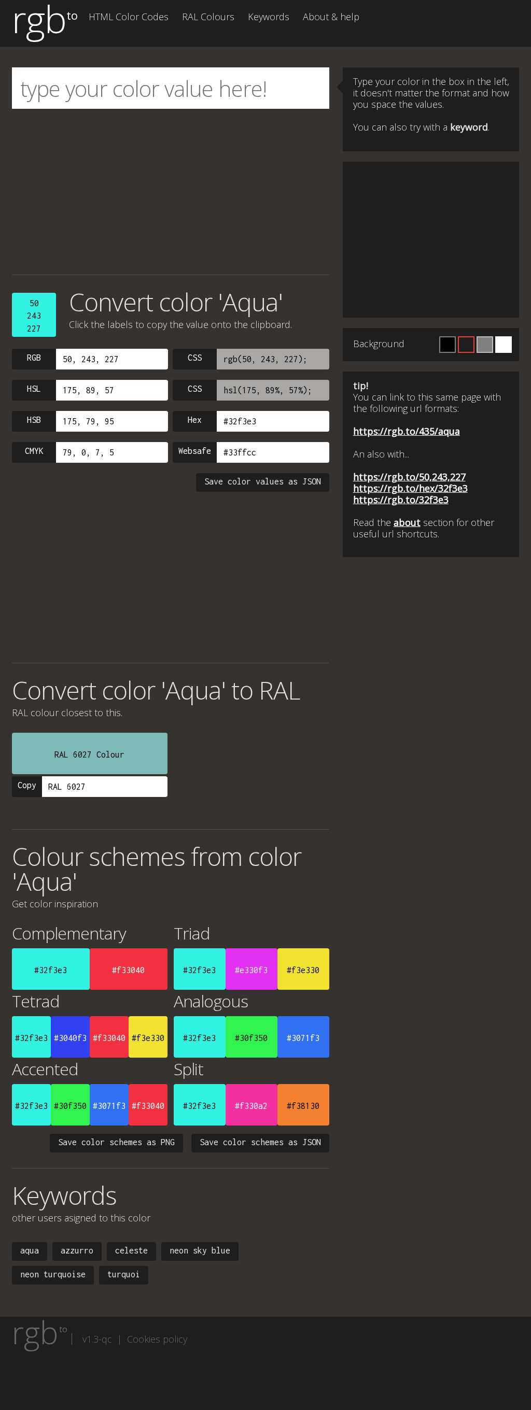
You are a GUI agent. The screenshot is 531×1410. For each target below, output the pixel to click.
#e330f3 (251, 970)
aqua (29, 1250)
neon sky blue (200, 1250)
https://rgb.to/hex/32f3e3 (410, 488)
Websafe (194, 450)
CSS (195, 357)
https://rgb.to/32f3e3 (401, 499)
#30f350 (251, 1038)
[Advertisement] (170, 191)
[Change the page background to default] (466, 344)
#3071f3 (303, 1038)
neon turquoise (53, 1274)
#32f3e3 (50, 970)
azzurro (77, 1250)
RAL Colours (208, 16)
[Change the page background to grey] (485, 344)
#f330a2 (251, 1105)
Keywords (268, 16)
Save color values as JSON (262, 481)
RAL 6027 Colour (89, 754)
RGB (34, 357)
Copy (27, 785)
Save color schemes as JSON (260, 1142)
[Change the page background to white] (503, 344)
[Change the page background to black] (447, 344)
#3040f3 (70, 1038)
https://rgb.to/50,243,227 (409, 477)
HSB (34, 419)
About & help (331, 16)
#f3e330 (303, 970)
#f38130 (303, 1105)
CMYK (34, 450)
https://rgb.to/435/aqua (406, 431)
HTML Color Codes (129, 16)
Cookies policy (157, 1339)
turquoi (123, 1274)
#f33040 (128, 970)
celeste (131, 1250)
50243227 (34, 315)
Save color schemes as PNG (116, 1142)
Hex (195, 419)
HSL (34, 388)
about (407, 522)
